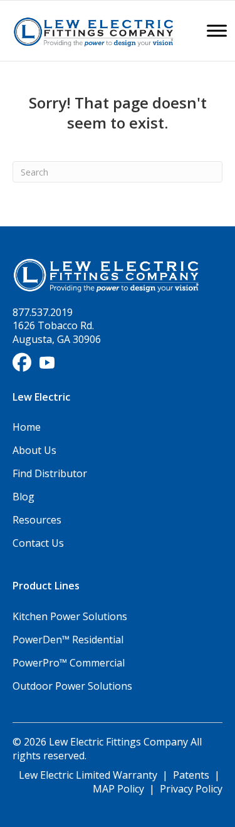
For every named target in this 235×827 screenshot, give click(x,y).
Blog (23, 496)
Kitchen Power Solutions (70, 616)
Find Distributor (50, 473)
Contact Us (38, 543)
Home (27, 427)
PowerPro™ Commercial (69, 663)
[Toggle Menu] (217, 31)
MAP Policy (118, 789)
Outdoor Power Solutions (72, 686)
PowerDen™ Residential (68, 639)
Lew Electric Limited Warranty (89, 775)
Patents (191, 775)
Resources (37, 520)
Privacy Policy (191, 789)
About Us (34, 450)
